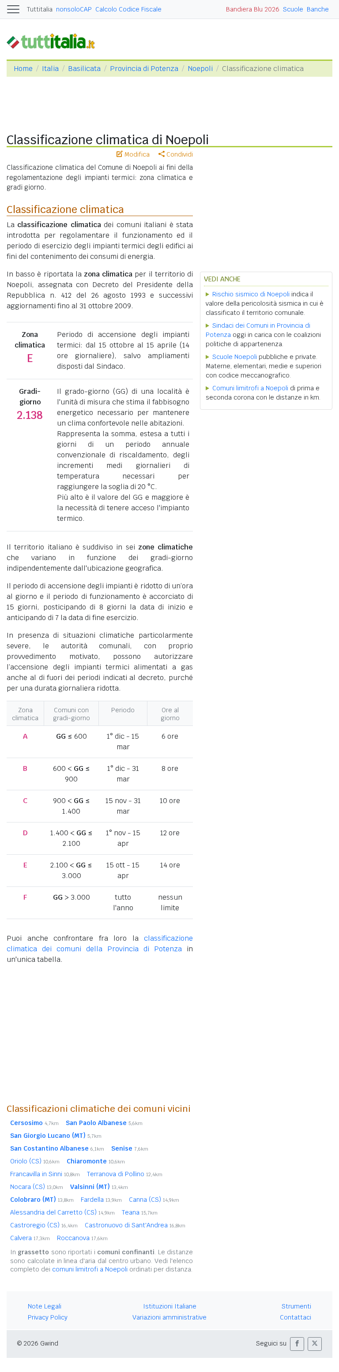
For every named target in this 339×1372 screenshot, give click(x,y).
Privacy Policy (48, 1317)
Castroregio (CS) (44, 1225)
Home (23, 68)
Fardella (101, 1200)
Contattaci (295, 1317)
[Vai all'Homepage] (54, 40)
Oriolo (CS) (35, 1161)
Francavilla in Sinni (45, 1174)
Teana (140, 1212)
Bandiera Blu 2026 (252, 9)
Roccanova (82, 1238)
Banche (318, 9)
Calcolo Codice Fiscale (128, 9)
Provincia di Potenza (144, 68)
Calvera (30, 1238)
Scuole (293, 9)
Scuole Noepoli (234, 357)
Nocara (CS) (36, 1187)
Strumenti (296, 1306)
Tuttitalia (40, 9)
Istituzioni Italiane (169, 1306)
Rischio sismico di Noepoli (251, 294)
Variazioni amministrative (169, 1317)
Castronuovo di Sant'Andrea (135, 1225)
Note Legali (44, 1306)
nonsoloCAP (74, 9)
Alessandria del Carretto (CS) (62, 1212)
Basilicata (84, 68)
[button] (297, 1344)
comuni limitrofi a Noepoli (90, 1269)
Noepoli (200, 68)
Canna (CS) (154, 1200)
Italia (50, 68)
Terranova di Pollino (124, 1174)
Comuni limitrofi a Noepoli (250, 388)
